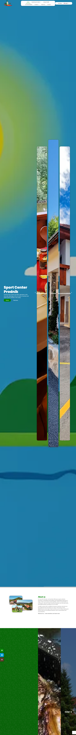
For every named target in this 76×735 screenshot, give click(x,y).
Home (28, 2)
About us (43, 4)
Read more (15, 300)
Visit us (7, 300)
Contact (49, 4)
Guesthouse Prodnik (36, 2)
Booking (60, 3)
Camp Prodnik (46, 2)
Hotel (67, 712)
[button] (35, 292)
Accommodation (28, 4)
